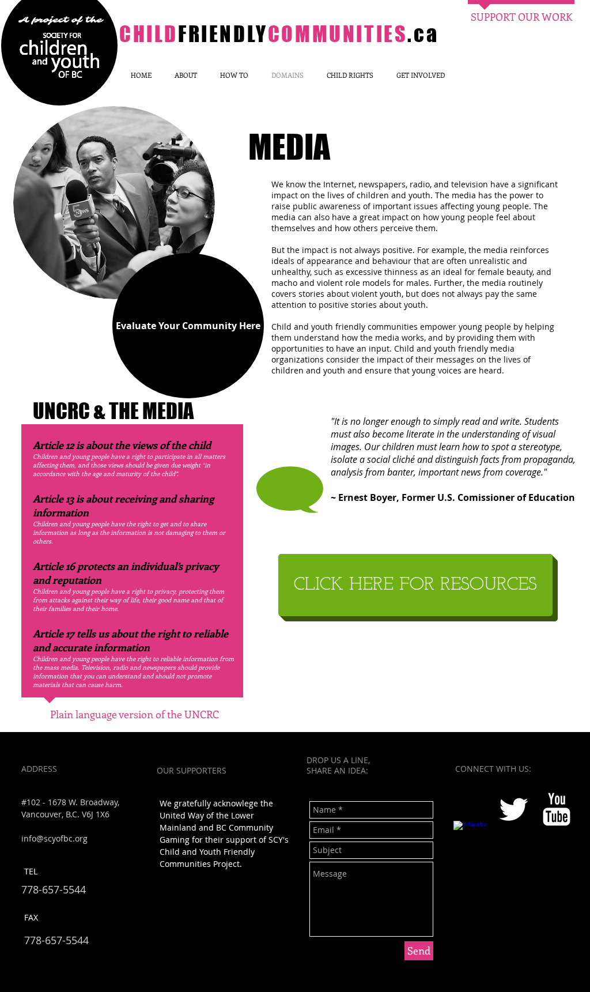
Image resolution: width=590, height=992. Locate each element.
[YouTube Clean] (556, 809)
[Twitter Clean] (513, 809)
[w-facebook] (470, 837)
